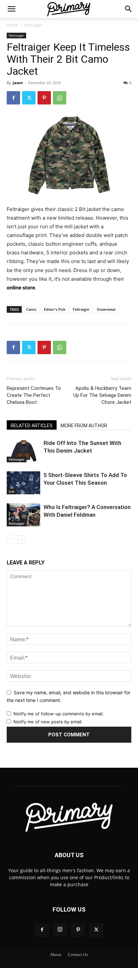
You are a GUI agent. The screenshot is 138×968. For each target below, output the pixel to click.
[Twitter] (29, 97)
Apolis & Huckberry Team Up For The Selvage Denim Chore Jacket (102, 395)
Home (12, 25)
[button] (11, 9)
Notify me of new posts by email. (48, 721)
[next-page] (21, 539)
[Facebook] (13, 97)
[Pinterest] (44, 97)
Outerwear (106, 309)
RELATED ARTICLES (32, 425)
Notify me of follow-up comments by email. (58, 713)
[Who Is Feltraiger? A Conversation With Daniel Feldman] (23, 514)
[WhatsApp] (59, 97)
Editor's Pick (54, 309)
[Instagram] (60, 929)
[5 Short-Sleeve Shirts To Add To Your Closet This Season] (23, 482)
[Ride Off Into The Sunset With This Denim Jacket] (23, 450)
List (11, 491)
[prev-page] (11, 539)
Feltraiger (33, 25)
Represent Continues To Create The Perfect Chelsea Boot (34, 395)
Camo (31, 309)
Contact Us (78, 954)
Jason (18, 82)
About (55, 954)
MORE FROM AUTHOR (84, 425)
